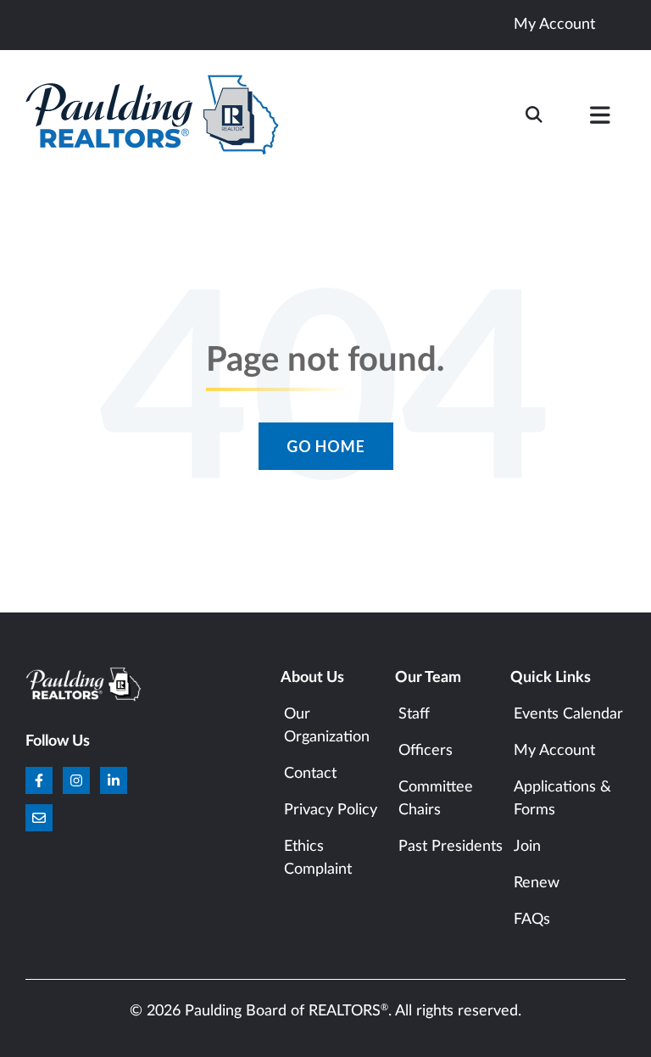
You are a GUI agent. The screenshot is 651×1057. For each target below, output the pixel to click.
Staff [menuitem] (414, 714)
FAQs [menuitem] (532, 919)
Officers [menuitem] (425, 750)
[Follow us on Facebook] (39, 780)
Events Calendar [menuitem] (568, 714)
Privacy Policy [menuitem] (330, 810)
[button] (600, 118)
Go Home (326, 446)
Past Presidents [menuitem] (450, 846)
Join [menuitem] (527, 846)
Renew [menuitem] (536, 883)
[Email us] (39, 817)
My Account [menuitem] (554, 750)
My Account (554, 24)
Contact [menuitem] (310, 773)
